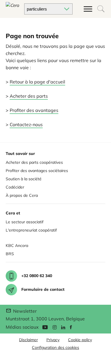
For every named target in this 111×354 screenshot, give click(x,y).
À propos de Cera (22, 195)
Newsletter (24, 311)
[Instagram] (54, 326)
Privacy (52, 339)
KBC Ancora (17, 245)
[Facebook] (71, 326)
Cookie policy (80, 339)
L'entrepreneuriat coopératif (31, 230)
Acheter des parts (29, 96)
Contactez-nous (26, 124)
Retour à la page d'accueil (37, 82)
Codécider (15, 187)
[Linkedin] (63, 326)
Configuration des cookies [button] (55, 347)
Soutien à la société (24, 178)
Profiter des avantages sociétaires (37, 170)
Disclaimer (28, 339)
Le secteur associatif (25, 221)
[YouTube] (45, 326)
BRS (10, 253)
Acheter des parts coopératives (34, 162)
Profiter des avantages (34, 110)
